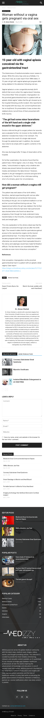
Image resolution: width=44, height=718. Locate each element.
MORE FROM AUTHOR (26, 354)
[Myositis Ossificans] (7, 372)
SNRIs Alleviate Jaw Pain (11, 465)
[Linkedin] (27, 697)
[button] (3, 3)
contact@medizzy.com (17, 706)
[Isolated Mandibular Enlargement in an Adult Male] (7, 381)
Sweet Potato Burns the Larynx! (10, 287)
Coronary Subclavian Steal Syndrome (15, 472)
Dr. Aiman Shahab (9, 22)
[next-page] (6, 389)
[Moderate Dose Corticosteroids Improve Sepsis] (8, 520)
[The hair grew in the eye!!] (8, 582)
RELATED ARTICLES (9, 354)
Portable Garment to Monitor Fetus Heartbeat (18, 486)
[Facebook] (17, 697)
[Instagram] (22, 697)
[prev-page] (3, 389)
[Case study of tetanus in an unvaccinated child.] (8, 560)
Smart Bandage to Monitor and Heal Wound (17, 479)
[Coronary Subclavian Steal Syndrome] (7, 362)
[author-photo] (22, 306)
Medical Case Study (13, 277)
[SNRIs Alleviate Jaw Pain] (8, 531)
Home (4, 8)
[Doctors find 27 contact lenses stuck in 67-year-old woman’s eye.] (8, 571)
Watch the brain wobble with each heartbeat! (32, 287)
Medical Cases (11, 8)
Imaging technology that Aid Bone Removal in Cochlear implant (21, 494)
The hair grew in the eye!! (24, 579)
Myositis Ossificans (21, 369)
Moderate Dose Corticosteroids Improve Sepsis (18, 458)
